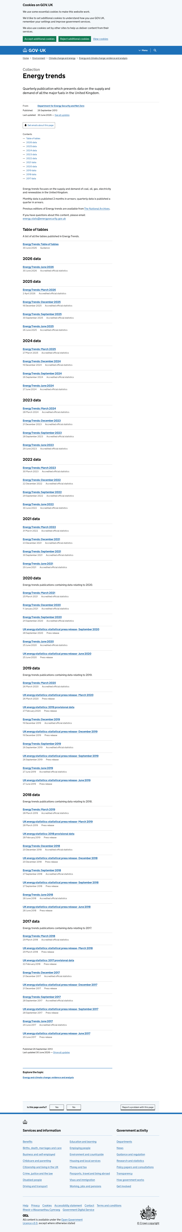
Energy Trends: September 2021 (42, 551)
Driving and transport (35, 1186)
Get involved (124, 1186)
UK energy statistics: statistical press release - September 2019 (61, 756)
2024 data (31, 150)
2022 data (31, 158)
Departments (124, 1141)
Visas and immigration (82, 1179)
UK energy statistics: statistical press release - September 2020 (61, 629)
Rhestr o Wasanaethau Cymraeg (41, 1209)
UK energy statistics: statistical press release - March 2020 (58, 695)
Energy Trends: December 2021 (41, 539)
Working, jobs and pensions (85, 1186)
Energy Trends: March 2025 (39, 349)
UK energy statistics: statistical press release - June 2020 (57, 653)
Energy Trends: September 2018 (42, 870)
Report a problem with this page (137, 1107)
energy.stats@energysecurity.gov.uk (44, 218)
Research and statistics (130, 1160)
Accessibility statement (68, 1205)
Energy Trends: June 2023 (38, 445)
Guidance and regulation (131, 1154)
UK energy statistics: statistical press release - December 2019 (60, 731)
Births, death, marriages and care (42, 1148)
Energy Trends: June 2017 (38, 1021)
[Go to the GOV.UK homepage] (34, 50)
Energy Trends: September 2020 (42, 617)
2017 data (31, 178)
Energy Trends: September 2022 (42, 492)
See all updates (62, 115)
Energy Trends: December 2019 (41, 719)
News (120, 1148)
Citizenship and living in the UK (40, 1167)
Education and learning (83, 1141)
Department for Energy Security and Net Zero (61, 105)
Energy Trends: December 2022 (42, 480)
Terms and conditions (109, 1205)
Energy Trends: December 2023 (42, 420)
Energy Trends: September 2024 (42, 373)
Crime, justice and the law (38, 1173)
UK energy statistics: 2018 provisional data (48, 833)
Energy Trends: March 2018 (39, 936)
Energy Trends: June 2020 (38, 641)
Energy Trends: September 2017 (42, 997)
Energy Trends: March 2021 (39, 592)
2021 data (31, 162)
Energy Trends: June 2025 (38, 326)
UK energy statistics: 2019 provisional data (48, 707)
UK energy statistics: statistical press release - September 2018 (61, 882)
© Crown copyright (148, 1223)
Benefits (27, 1141)
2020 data (31, 166)
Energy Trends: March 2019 (39, 809)
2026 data (31, 142)
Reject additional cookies (74, 38)
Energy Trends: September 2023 (42, 432)
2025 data (31, 146)
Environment (38, 58)
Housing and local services (85, 1160)
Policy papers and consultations (135, 1167)
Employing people (80, 1148)
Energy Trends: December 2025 (42, 302)
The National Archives (97, 208)
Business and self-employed (39, 1154)
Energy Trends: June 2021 (38, 563)
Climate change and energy (62, 58)
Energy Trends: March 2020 (39, 682)
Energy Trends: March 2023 (39, 467)
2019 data (31, 170)
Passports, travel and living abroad (90, 1173)
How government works (130, 1179)
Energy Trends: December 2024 (42, 361)
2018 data (31, 174)
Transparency (125, 1173)
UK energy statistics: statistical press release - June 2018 (57, 906)
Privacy (35, 1205)
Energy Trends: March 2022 (39, 527)
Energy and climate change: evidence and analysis (103, 58)
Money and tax (78, 1167)
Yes (59, 1107)
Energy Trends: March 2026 (39, 289)
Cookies (47, 1205)
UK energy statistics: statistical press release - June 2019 (57, 780)
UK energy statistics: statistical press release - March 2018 (58, 948)
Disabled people (32, 1179)
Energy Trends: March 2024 (39, 408)
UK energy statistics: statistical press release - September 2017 (60, 1009)
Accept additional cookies (39, 38)
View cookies (100, 39)
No (76, 1107)
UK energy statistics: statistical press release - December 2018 (60, 858)
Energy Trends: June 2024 (38, 385)
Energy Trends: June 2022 (38, 504)
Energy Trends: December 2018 (41, 846)
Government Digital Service (78, 1209)
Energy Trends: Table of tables (41, 244)
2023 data (31, 154)
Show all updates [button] (61, 1052)
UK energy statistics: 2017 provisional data (48, 960)
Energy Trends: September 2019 (42, 743)
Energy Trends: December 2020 (42, 605)
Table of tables (33, 138)
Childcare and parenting (37, 1160)
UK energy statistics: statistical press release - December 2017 (60, 984)
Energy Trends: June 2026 (38, 267)
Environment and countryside (87, 1154)
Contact (89, 1205)
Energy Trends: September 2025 (42, 314)
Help (25, 1205)
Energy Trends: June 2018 (38, 894)
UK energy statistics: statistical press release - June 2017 (56, 1033)
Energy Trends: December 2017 (41, 972)
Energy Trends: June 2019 (38, 768)
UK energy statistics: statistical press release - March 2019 (58, 821)
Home (26, 58)
